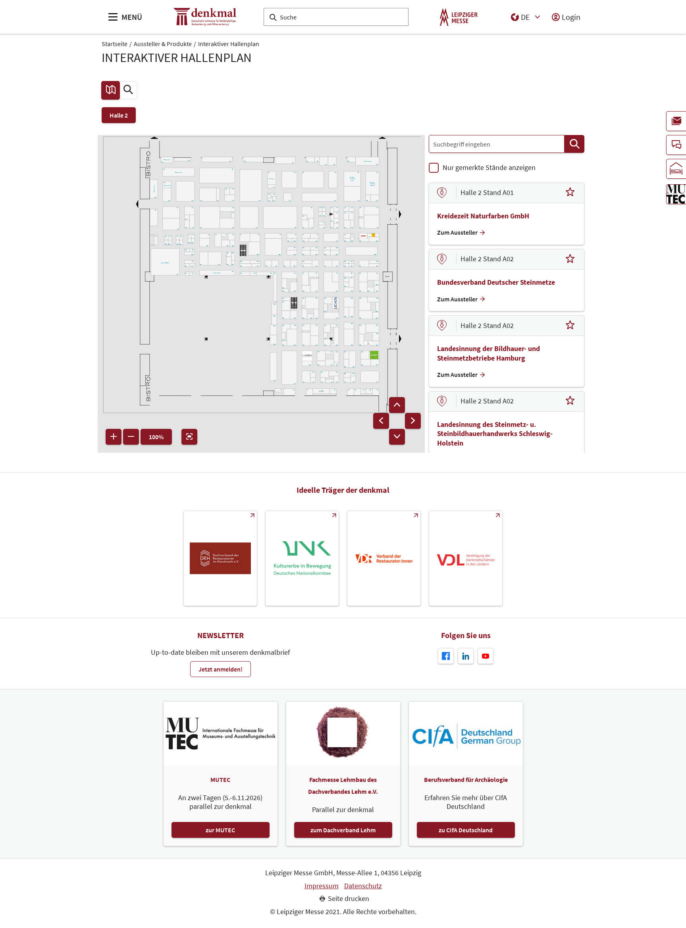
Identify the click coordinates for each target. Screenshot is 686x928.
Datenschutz (363, 886)
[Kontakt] (676, 145)
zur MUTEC (220, 830)
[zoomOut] (131, 437)
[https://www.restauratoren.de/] (383, 558)
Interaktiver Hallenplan (228, 44)
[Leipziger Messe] (459, 17)
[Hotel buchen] (676, 169)
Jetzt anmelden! (220, 669)
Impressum (321, 886)
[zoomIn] (113, 437)
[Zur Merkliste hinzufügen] (570, 193)
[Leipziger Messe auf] (466, 656)
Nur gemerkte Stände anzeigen (489, 167)
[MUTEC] (676, 194)
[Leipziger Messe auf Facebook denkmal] (446, 656)
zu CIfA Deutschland (466, 830)
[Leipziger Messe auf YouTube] (485, 656)
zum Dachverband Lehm (343, 830)
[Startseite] (205, 17)
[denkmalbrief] (676, 121)
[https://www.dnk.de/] (302, 558)
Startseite (114, 44)
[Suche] (574, 144)
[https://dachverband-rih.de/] (220, 558)
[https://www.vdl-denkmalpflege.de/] (465, 558)
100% (156, 437)
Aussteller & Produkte (163, 44)
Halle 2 (119, 115)
